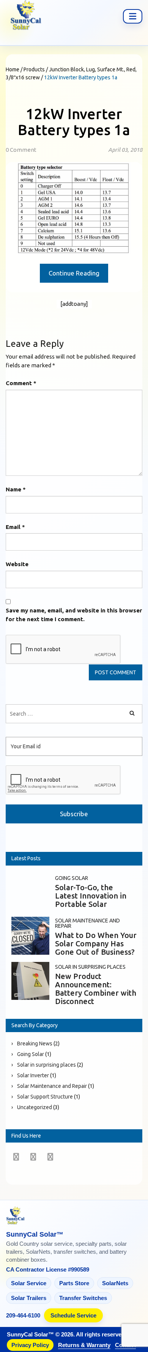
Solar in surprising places (90, 967)
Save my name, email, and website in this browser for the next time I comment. (74, 614)
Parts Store (74, 1283)
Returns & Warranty (84, 1345)
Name (16, 489)
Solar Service (28, 1283)
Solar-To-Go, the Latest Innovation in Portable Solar (90, 895)
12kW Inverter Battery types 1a (74, 122)
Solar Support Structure (45, 1097)
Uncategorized (34, 1107)
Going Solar (71, 878)
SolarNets (115, 1283)
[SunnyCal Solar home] (74, 1216)
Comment (21, 383)
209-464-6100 (23, 1315)
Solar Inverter (33, 1075)
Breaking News (34, 1043)
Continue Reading (74, 273)
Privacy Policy (30, 1345)
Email (15, 527)
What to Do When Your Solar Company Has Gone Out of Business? (96, 943)
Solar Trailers (28, 1298)
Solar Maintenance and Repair (87, 923)
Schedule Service (73, 1315)
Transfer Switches (83, 1298)
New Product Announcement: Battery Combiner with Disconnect (95, 989)
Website (17, 564)
